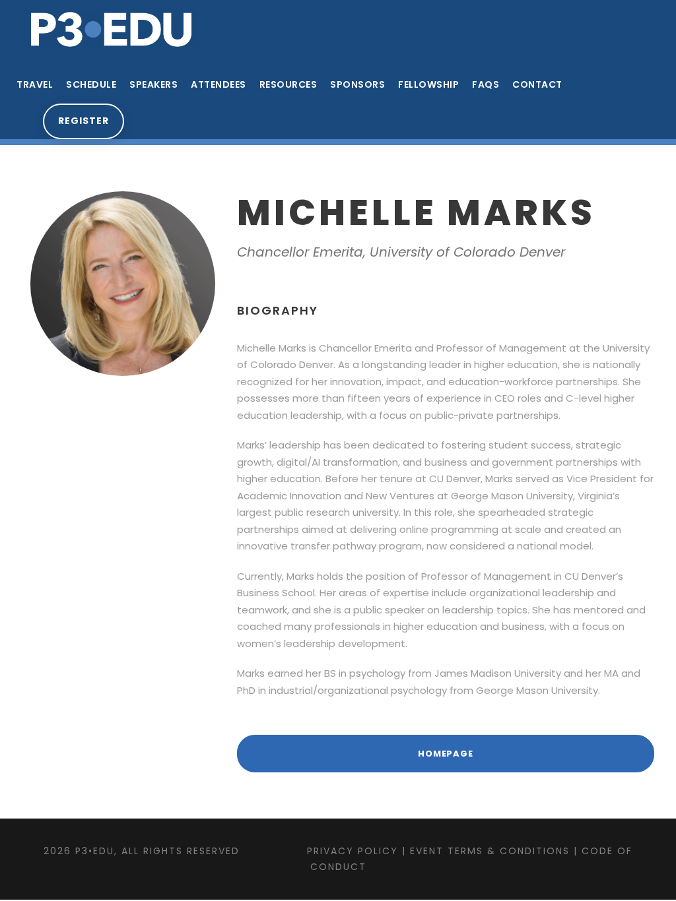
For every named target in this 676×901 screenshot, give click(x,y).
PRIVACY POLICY (352, 850)
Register (83, 120)
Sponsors (357, 84)
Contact (537, 84)
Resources (288, 84)
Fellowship (428, 84)
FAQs (485, 84)
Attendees (218, 84)
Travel (35, 84)
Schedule (91, 84)
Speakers (153, 84)
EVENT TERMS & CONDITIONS (490, 850)
